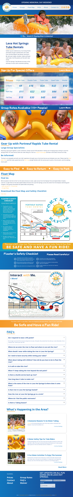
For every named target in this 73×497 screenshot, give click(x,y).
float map (26, 160)
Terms (42, 495)
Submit (42, 489)
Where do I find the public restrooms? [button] (22, 398)
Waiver (23, 483)
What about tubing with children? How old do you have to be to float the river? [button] (34, 361)
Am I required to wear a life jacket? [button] (21, 338)
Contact (11, 480)
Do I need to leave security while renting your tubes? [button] (27, 356)
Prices (10, 477)
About (10, 483)
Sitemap (50, 495)
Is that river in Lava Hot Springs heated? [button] (23, 390)
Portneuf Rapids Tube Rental (23, 495)
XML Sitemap (46, 495)
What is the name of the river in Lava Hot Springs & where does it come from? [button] (34, 384)
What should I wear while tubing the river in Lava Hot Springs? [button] (31, 351)
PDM (55, 495)
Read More (62, 467)
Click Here (3, 194)
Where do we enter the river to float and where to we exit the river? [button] (33, 347)
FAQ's (23, 480)
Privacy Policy (38, 495)
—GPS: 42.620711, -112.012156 (9, 186)
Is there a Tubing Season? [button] (17, 403)
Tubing (29, 423)
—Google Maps (5, 188)
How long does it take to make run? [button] (21, 379)
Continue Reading (58, 426)
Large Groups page (41, 152)
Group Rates (26, 477)
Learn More (65, 70)
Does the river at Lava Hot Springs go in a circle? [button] (25, 394)
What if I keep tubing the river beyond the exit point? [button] (27, 371)
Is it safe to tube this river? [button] (18, 366)
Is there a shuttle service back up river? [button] (22, 375)
